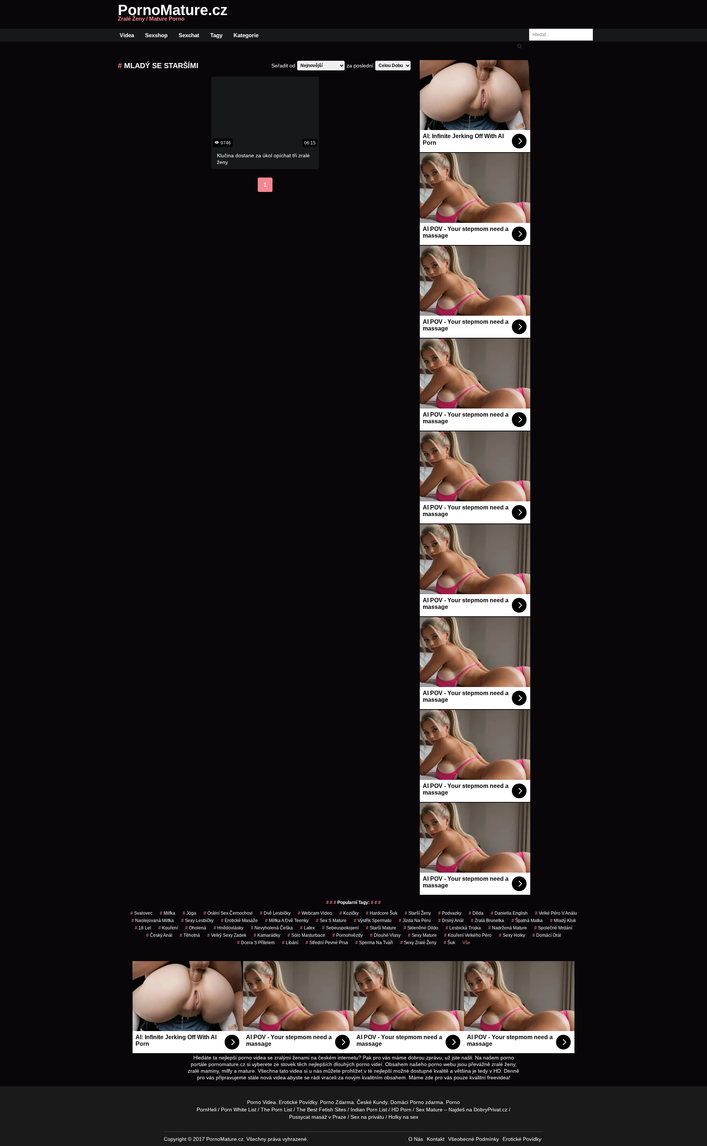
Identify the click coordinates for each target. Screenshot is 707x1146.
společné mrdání (553, 928)
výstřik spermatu (372, 920)
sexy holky (512, 935)
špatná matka (527, 920)
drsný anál (451, 920)
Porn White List (238, 1109)
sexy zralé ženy (418, 942)
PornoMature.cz (173, 14)
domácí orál (546, 935)
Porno (417, 1102)
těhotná (190, 935)
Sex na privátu (367, 1117)
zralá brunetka (487, 920)
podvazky (449, 913)
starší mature (381, 928)
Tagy (216, 35)
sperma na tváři (374, 942)
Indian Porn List (369, 1109)
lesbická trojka (463, 928)
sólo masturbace (306, 935)
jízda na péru (415, 920)
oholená (195, 928)
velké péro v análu (556, 913)
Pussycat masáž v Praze (317, 1117)
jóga (189, 913)
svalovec (141, 913)
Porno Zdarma (337, 1102)
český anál (159, 935)
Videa (127, 35)
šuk (449, 942)
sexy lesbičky (197, 920)
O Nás (415, 1139)
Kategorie (245, 35)
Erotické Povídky (298, 1102)
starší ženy (418, 913)
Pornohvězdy (348, 935)
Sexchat (189, 35)
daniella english (509, 913)
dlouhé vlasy (385, 935)
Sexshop (156, 35)
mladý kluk (563, 920)
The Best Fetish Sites (321, 1109)
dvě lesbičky (275, 913)
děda (476, 913)
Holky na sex (403, 1117)
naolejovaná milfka (152, 920)
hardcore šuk (381, 913)
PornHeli (207, 1109)
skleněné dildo (421, 928)
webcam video (315, 913)
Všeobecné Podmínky (473, 1139)
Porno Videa (261, 1102)
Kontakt (435, 1139)
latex (307, 928)
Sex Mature (429, 1109)
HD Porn (401, 1109)
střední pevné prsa (327, 942)
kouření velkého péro (468, 935)
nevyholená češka (272, 928)
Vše (466, 942)
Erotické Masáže (239, 920)
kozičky (349, 913)
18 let (143, 928)
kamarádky (267, 935)
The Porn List (276, 1109)
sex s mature (331, 920)
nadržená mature (507, 928)
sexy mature (422, 935)
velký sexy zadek (226, 935)
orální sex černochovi (228, 913)
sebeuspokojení (340, 928)
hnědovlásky (228, 928)
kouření (168, 928)
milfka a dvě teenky (287, 920)
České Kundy (372, 1102)
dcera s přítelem (256, 942)
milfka (167, 913)
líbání (290, 942)
